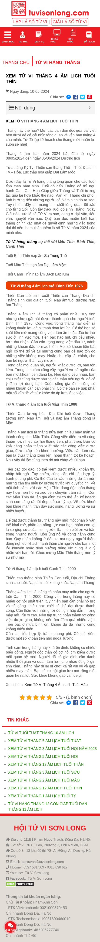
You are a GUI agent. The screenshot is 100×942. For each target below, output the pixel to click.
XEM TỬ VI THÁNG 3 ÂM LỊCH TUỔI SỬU (44, 772)
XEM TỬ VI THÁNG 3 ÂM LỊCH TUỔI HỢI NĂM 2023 (52, 749)
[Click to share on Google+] (89, 97)
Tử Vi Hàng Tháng (57, 62)
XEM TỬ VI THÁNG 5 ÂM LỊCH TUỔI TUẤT (44, 741)
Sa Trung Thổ (55, 256)
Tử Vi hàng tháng (21, 242)
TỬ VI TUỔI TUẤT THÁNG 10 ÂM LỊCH (41, 733)
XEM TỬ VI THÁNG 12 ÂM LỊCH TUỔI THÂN (46, 764)
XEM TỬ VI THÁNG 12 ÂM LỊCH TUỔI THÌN (45, 788)
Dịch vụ (39, 41)
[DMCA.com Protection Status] (20, 886)
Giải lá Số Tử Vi (70, 21)
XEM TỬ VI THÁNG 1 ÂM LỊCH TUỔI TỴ (42, 796)
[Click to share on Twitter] (82, 97)
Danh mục (7, 41)
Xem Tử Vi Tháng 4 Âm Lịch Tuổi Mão (56, 685)
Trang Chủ (16, 62)
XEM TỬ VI (15, 121)
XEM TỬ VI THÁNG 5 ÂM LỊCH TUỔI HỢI (43, 757)
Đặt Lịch (89, 41)
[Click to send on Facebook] (68, 97)
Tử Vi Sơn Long (37, 873)
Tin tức (23, 41)
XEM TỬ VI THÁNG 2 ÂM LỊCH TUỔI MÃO (44, 780)
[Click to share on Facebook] (75, 97)
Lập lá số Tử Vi (30, 21)
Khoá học (54, 40)
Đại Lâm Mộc (55, 265)
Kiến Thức (70, 40)
